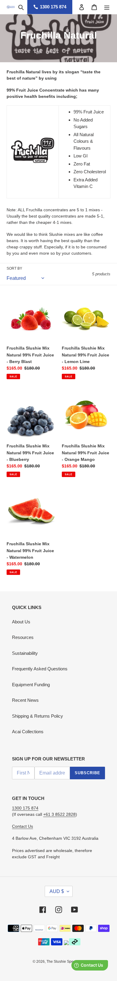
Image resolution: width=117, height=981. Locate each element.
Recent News (25, 700)
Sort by (14, 268)
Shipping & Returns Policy (37, 716)
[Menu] (106, 7)
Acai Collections (28, 731)
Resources (23, 637)
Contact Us (22, 826)
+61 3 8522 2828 (59, 814)
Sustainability (25, 653)
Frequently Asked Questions (40, 668)
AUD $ (57, 891)
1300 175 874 (53, 6)
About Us (21, 621)
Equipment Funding (31, 684)
